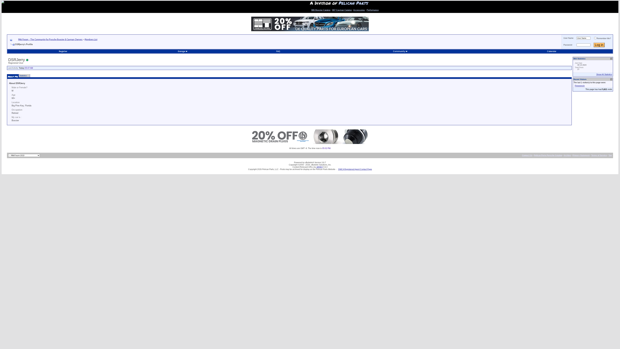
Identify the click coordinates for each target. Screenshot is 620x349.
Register (63, 51)
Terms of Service (599, 155)
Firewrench (580, 86)
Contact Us (527, 155)
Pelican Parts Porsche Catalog (548, 155)
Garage (181, 51)
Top (610, 155)
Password (567, 45)
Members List (91, 39)
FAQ (278, 51)
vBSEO (319, 167)
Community (399, 51)
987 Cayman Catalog (342, 10)
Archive (567, 155)
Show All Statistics (604, 74)
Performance (373, 10)
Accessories (359, 10)
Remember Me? (604, 38)
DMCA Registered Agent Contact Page (355, 169)
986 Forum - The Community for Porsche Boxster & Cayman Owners (50, 39)
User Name (568, 38)
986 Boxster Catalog (320, 10)
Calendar (551, 51)
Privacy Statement (581, 155)
